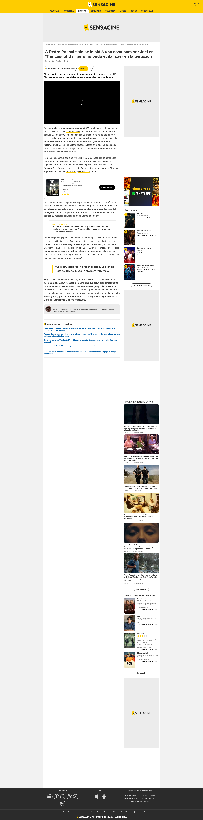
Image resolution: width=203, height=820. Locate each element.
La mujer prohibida (144, 248)
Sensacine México (138, 801)
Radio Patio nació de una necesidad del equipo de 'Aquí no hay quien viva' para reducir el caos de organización (141, 458)
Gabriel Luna (84, 171)
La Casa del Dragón (144, 231)
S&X (138, 616)
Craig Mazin (101, 238)
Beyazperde (128, 798)
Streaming (96, 11)
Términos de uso (90, 812)
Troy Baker (83, 248)
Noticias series (141, 589)
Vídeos (123, 11)
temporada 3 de (70, 300)
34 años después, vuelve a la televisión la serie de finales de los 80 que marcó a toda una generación (141, 516)
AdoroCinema (147, 798)
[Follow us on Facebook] (57, 796)
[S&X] (129, 623)
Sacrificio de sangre (144, 599)
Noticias (82, 11)
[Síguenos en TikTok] (76, 796)
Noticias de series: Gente (75, 44)
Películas (54, 11)
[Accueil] (101, 4)
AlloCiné (128, 795)
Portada (47, 44)
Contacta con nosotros (75, 812)
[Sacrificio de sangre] (129, 606)
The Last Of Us (67, 180)
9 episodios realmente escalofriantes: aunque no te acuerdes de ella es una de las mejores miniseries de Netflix (140, 428)
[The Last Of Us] (52, 187)
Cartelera (69, 11)
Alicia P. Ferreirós (58, 307)
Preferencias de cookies (143, 812)
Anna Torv (71, 171)
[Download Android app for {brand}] (105, 796)
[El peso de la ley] (129, 660)
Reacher (140, 213)
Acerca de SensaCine (59, 812)
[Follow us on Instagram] (70, 796)
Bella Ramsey (59, 168)
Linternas (140, 633)
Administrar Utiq (118, 812)
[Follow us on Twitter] (63, 796)
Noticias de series (62, 44)
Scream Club (147, 11)
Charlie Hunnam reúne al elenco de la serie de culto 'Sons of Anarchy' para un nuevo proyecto (141, 487)
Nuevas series (141, 673)
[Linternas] (129, 640)
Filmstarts (145, 795)
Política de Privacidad (104, 812)
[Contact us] (63, 803)
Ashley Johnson (97, 248)
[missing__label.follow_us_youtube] (50, 796)
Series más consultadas (141, 285)
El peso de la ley (143, 653)
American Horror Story (145, 265)
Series (134, 11)
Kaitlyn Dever (68, 185)
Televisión (110, 11)
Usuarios (65, 189)
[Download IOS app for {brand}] (97, 796)
